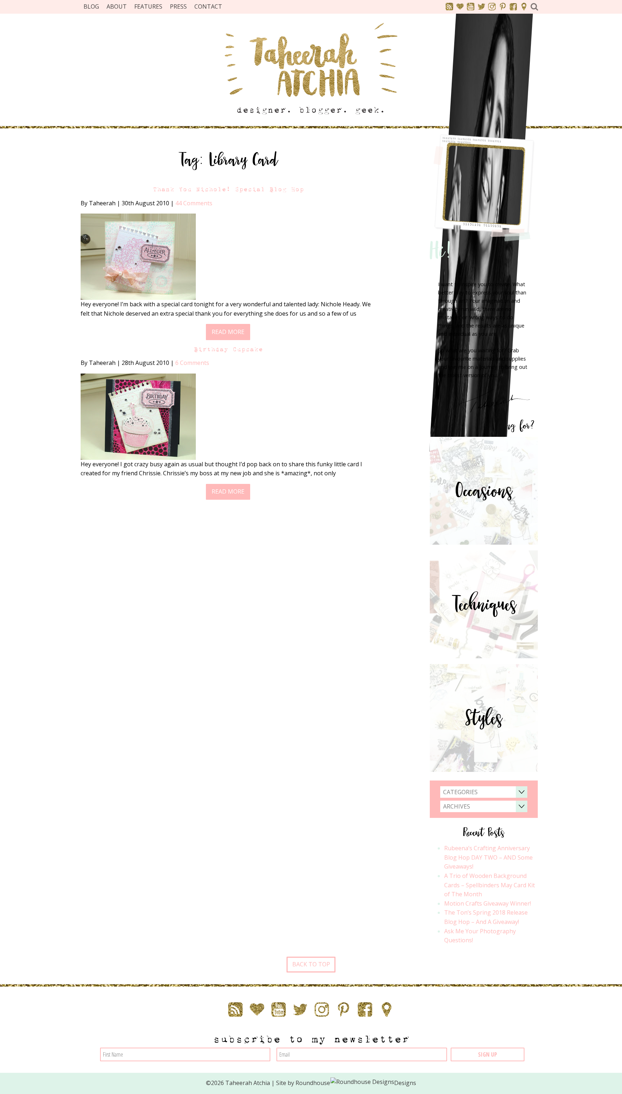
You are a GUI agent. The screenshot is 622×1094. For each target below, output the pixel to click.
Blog (91, 6)
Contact (208, 6)
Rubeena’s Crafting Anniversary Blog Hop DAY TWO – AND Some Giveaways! (488, 857)
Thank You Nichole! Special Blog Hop (228, 189)
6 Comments (192, 363)
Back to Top (311, 964)
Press (178, 6)
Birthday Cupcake (228, 349)
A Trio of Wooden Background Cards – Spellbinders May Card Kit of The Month (489, 885)
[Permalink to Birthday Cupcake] (138, 416)
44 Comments (193, 203)
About (117, 6)
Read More (228, 332)
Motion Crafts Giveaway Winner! (487, 903)
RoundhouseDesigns (356, 1083)
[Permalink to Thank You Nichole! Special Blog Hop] (138, 256)
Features (148, 6)
